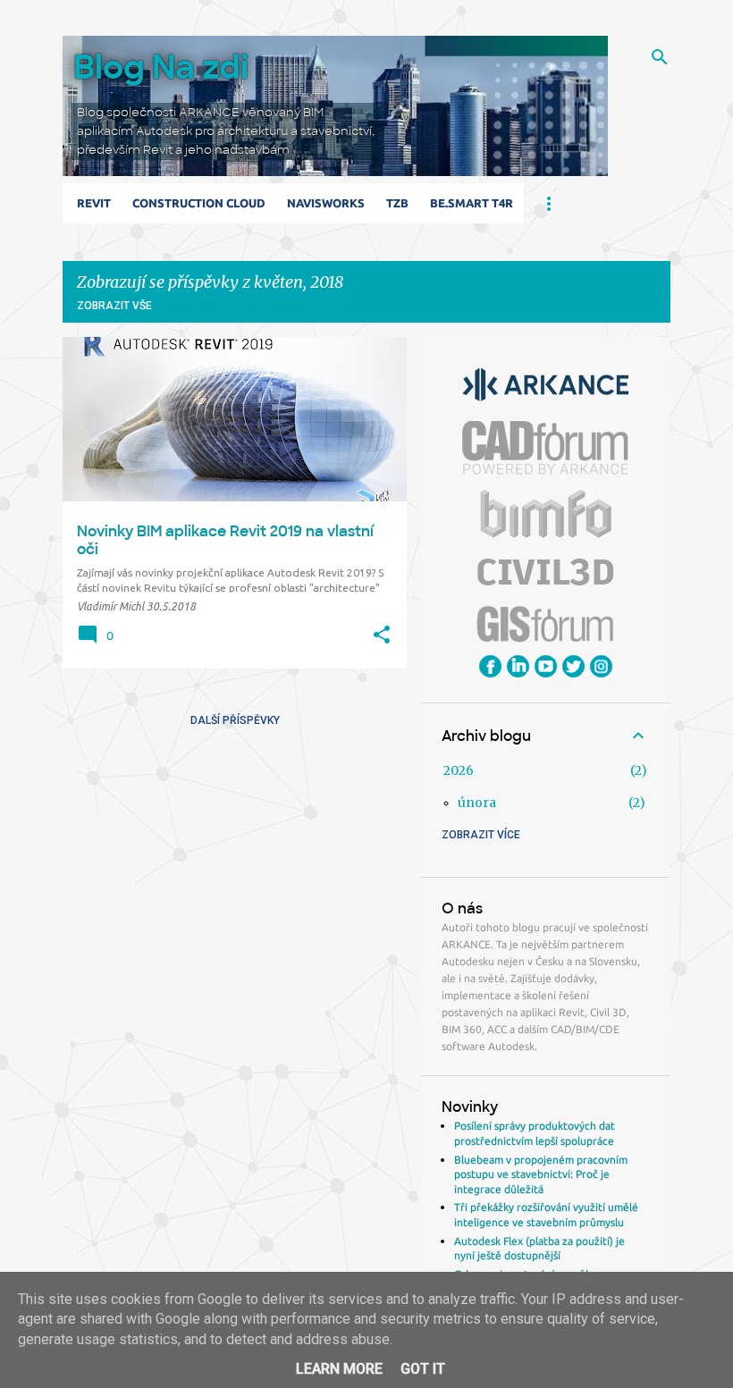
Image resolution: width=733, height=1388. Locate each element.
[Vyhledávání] (659, 57)
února (477, 803)
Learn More (339, 1368)
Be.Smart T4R (471, 203)
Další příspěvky (235, 720)
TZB (397, 203)
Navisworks (326, 203)
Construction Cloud (198, 203)
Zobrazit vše (114, 305)
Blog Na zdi (161, 67)
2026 (458, 770)
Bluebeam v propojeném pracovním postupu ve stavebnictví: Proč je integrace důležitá (541, 1174)
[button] (381, 635)
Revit (94, 203)
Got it (422, 1368)
